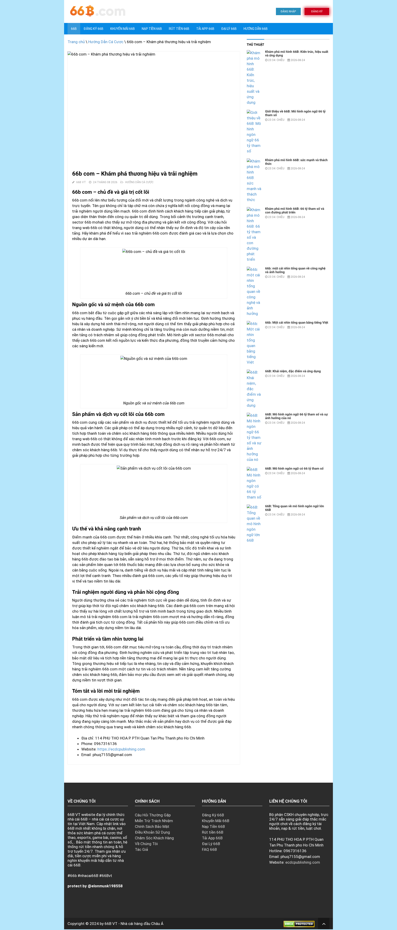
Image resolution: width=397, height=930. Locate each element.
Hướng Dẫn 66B (256, 29)
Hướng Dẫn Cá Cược (105, 41)
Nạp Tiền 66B (213, 826)
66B (74, 29)
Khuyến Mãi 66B (122, 29)
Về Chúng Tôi (146, 843)
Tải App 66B (205, 29)
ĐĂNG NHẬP (288, 11)
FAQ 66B (209, 849)
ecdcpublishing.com (302, 862)
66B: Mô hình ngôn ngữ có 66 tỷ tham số (294, 469)
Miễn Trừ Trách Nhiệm (154, 820)
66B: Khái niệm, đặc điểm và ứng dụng (293, 371)
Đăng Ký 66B (93, 29)
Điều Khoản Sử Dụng (152, 832)
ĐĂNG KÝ (317, 11)
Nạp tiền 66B (152, 29)
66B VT (111, 923)
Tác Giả (141, 849)
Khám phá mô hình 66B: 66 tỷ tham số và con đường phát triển (294, 210)
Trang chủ (76, 41)
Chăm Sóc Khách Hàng (154, 838)
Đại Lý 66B (229, 29)
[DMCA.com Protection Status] (299, 923)
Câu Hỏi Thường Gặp (153, 815)
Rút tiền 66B (179, 29)
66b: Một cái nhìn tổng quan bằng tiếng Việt (296, 323)
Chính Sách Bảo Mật (152, 826)
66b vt (81, 182)
